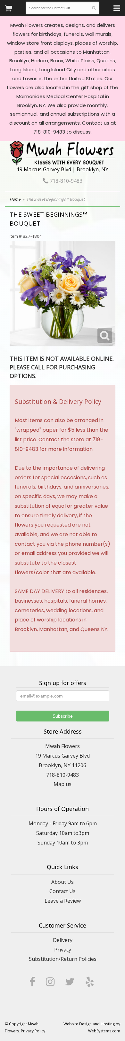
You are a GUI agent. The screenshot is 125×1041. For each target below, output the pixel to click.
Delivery (62, 940)
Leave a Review (63, 900)
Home (15, 199)
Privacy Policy (33, 1031)
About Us (62, 881)
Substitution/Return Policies (62, 958)
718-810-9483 (65, 180)
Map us (62, 784)
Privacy (62, 949)
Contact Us (62, 891)
